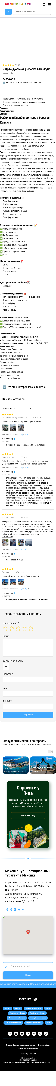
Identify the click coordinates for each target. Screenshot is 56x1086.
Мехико (7, 1008)
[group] (16, 765)
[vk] (28, 1034)
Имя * (5, 689)
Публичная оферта (44, 1045)
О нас (49, 1023)
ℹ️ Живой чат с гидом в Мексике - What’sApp (23, 83)
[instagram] (16, 1034)
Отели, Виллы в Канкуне (17, 1018)
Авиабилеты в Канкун (17, 1013)
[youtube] (22, 1034)
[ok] (34, 1034)
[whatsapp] (15, 909)
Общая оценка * (11, 623)
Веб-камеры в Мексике (13, 1023)
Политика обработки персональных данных (20, 1045)
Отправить (28, 715)
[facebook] (10, 1034)
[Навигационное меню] (49, 4)
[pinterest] (46, 1034)
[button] (43, 4)
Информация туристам (33, 1023)
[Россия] (7, 909)
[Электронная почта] (23, 909)
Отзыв (6, 636)
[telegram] (19, 909)
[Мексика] (11, 909)
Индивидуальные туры (33, 1008)
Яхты (48, 1008)
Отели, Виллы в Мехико (38, 1018)
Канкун (17, 1008)
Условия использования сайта (28, 1048)
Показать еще (7, 537)
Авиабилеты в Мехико (37, 1013)
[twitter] (40, 1034)
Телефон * (8, 674)
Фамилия (7, 701)
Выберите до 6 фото (13, 661)
